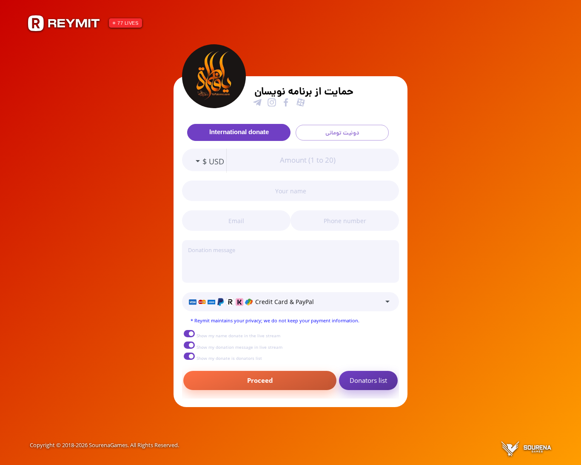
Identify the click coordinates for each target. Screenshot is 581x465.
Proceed (260, 380)
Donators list (368, 380)
